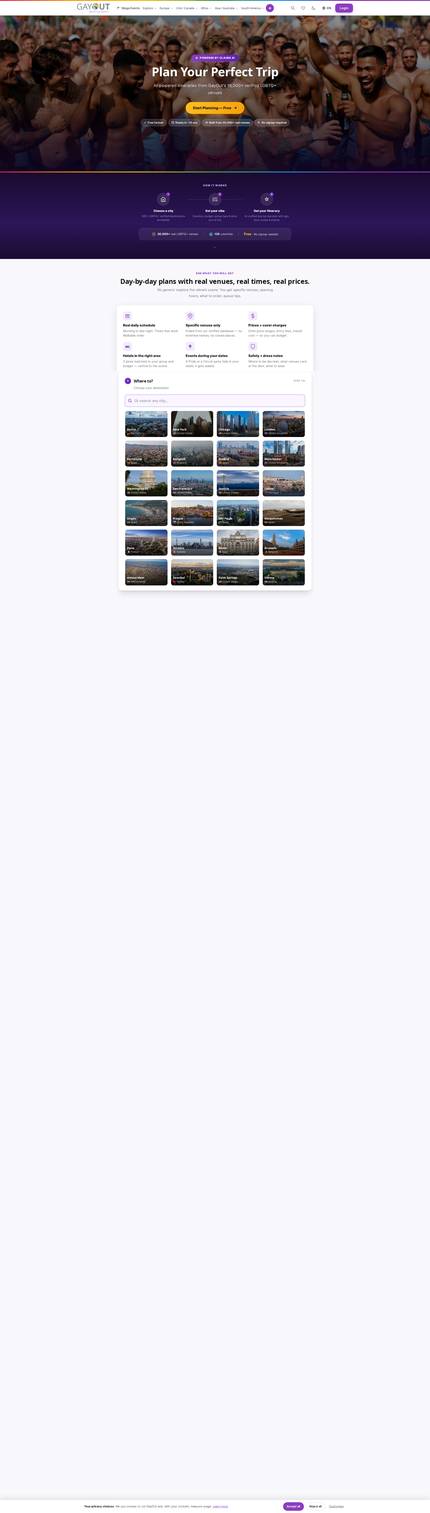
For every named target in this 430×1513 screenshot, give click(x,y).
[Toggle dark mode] (313, 8)
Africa (204, 8)
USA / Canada (185, 8)
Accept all (293, 1506)
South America (251, 8)
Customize (336, 1506)
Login (344, 8)
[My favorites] (303, 8)
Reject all (315, 1506)
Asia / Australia (224, 8)
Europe (164, 8)
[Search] (292, 8)
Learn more (220, 1506)
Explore (148, 8)
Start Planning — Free (212, 108)
